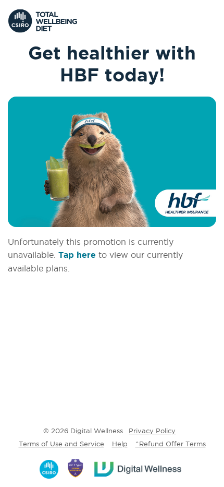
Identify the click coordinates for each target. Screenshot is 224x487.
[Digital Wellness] (138, 467)
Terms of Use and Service (61, 443)
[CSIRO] (50, 467)
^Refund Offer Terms (170, 443)
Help (120, 443)
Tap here (77, 254)
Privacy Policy (152, 430)
